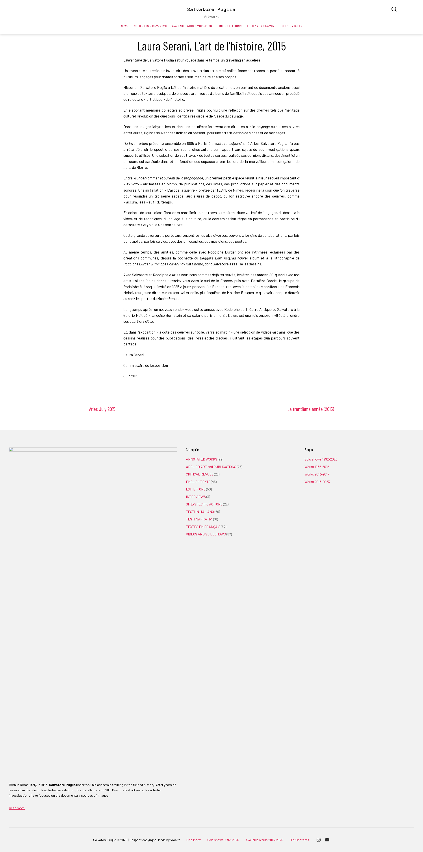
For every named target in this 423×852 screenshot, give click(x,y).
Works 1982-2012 (316, 466)
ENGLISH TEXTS (198, 481)
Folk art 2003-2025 (261, 26)
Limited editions (229, 26)
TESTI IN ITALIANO (200, 511)
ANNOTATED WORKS (201, 459)
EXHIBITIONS (196, 489)
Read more (17, 808)
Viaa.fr (175, 840)
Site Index (193, 840)
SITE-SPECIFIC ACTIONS (204, 504)
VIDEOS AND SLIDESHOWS (206, 534)
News (124, 26)
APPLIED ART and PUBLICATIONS (211, 466)
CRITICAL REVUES (199, 474)
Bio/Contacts (292, 26)
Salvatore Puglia (211, 9)
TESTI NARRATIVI (199, 519)
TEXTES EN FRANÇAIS (203, 526)
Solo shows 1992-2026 (150, 26)
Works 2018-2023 (317, 481)
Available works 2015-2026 (192, 26)
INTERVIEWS (196, 496)
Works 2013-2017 (316, 474)
